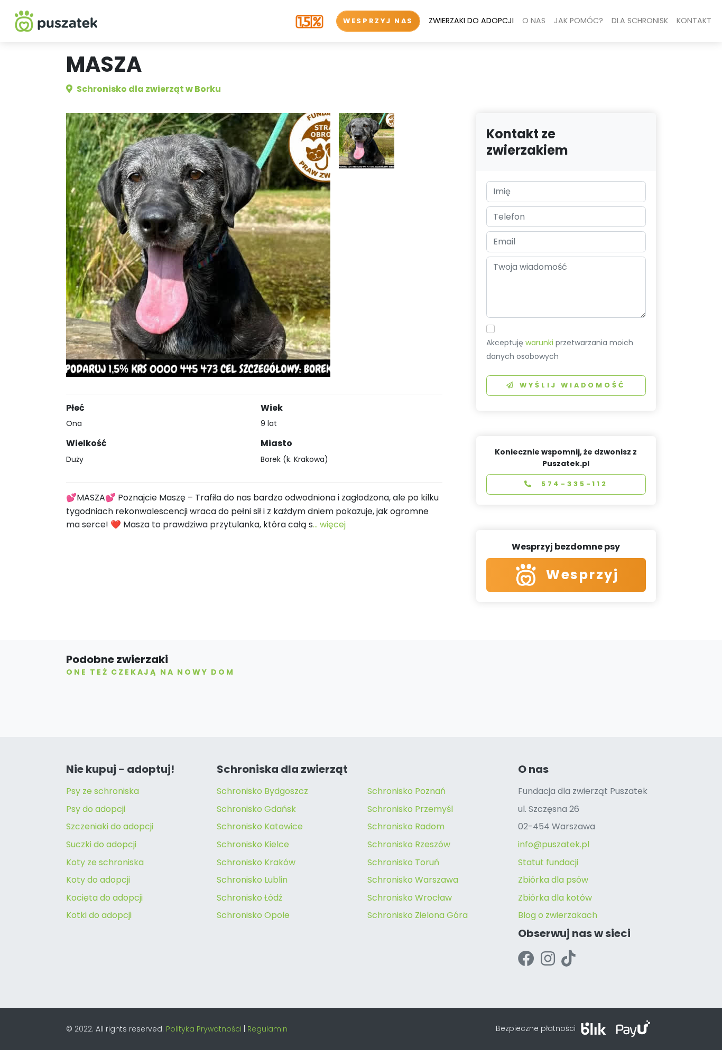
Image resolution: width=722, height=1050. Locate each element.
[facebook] (526, 959)
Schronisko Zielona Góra (417, 915)
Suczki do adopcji (101, 844)
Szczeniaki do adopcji (109, 826)
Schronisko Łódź (249, 898)
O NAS (533, 20)
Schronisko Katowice (260, 826)
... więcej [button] (329, 524)
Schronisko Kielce (253, 844)
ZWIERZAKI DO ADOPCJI (471, 20)
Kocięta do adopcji (104, 898)
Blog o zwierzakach (557, 915)
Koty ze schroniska (105, 862)
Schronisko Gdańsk (256, 809)
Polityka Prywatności (204, 1029)
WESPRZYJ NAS (378, 20)
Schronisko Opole (253, 915)
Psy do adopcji (95, 809)
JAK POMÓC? (578, 20)
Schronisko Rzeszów (408, 844)
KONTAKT (694, 20)
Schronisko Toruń (403, 862)
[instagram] (548, 959)
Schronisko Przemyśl (410, 809)
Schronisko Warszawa (412, 880)
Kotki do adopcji (99, 915)
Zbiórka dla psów (553, 880)
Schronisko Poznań (406, 791)
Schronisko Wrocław (409, 898)
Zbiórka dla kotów (555, 898)
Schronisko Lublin (252, 880)
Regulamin (267, 1029)
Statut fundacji (548, 862)
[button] (366, 140)
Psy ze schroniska (102, 791)
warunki (539, 342)
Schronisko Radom (406, 826)
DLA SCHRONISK (640, 20)
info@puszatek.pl (553, 844)
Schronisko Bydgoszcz (262, 791)
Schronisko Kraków (256, 862)
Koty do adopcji (98, 880)
